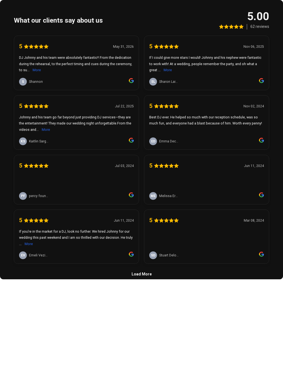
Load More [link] (142, 274)
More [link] (37, 70)
